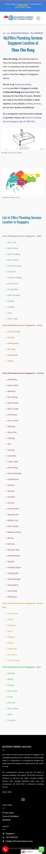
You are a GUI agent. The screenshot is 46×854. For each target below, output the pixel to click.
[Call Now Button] (5, 849)
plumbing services (32, 104)
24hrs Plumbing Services (26, 217)
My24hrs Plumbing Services (23, 38)
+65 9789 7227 (28, 121)
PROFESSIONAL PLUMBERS (27, 33)
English (29, 851)
